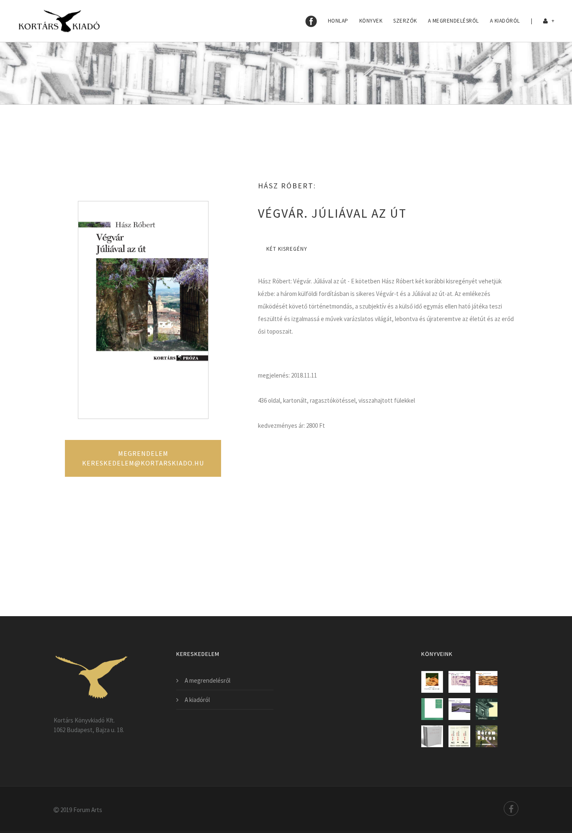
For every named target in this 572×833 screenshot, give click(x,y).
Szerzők (405, 20)
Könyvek (371, 20)
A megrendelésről (453, 20)
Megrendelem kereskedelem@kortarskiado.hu (143, 458)
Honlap (338, 20)
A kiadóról (505, 20)
